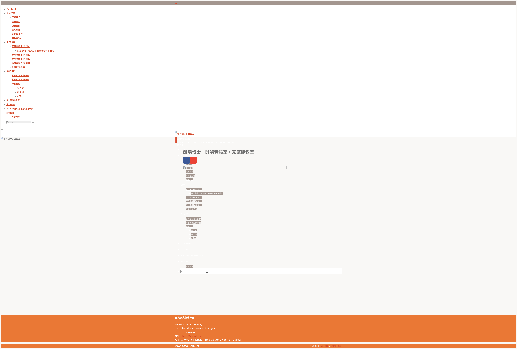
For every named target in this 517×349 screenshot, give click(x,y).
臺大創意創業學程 (182, 138)
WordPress (336, 346)
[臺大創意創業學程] (184, 134)
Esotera (324, 346)
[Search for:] (19, 122)
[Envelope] (193, 160)
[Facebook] (186, 160)
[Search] (33, 122)
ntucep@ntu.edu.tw (191, 336)
